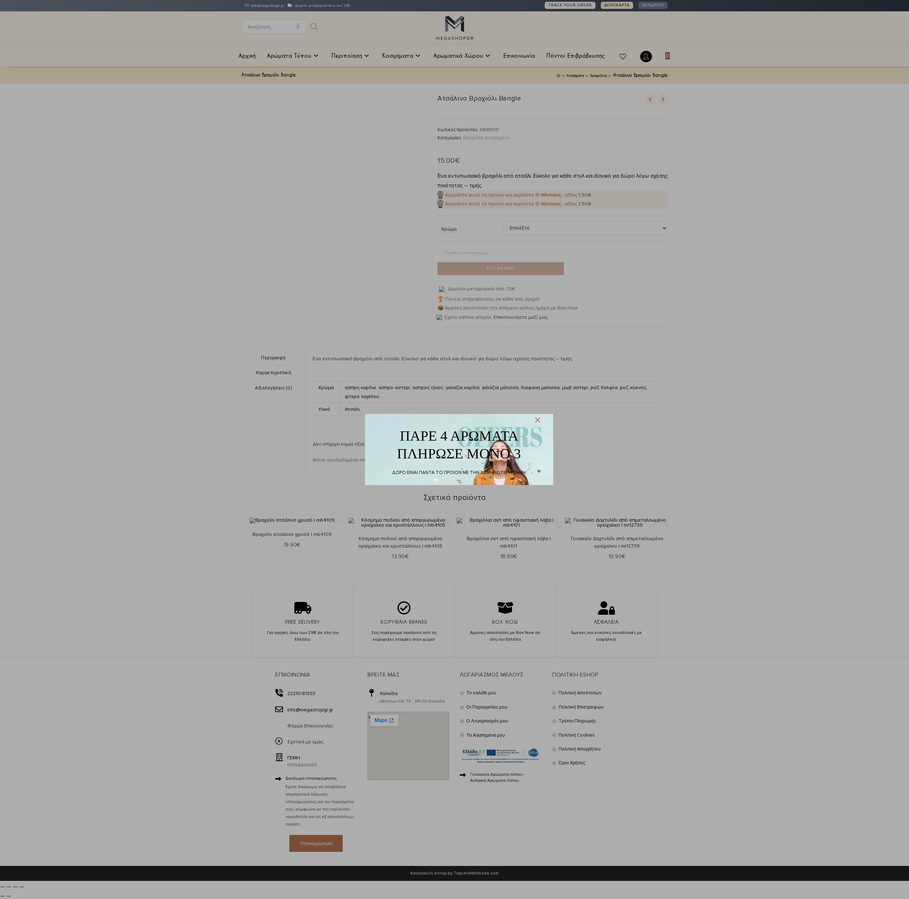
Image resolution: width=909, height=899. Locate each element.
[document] (454, 449)
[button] (537, 420)
